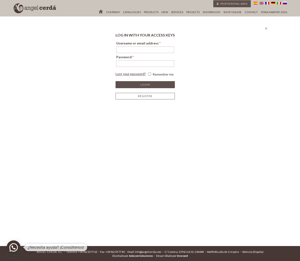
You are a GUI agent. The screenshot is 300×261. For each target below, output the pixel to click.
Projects (193, 12)
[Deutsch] (273, 3)
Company (113, 12)
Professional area (233, 3)
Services (177, 12)
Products (151, 12)
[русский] (285, 3)
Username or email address (138, 43)
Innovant (182, 255)
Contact (251, 12)
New (164, 12)
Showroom (211, 12)
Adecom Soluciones (141, 255)
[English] (261, 3)
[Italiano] (279, 3)
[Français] (267, 3)
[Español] (255, 3)
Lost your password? (131, 74)
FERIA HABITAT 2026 (274, 12)
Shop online (232, 12)
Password (125, 57)
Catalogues (132, 12)
